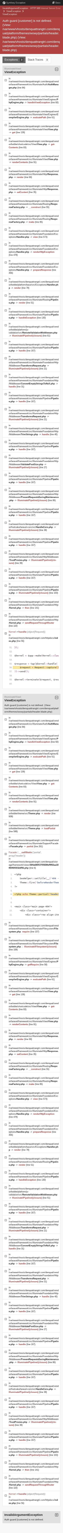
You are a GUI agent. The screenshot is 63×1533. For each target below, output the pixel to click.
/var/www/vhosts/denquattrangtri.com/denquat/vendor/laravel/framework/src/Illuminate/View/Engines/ (34, 99)
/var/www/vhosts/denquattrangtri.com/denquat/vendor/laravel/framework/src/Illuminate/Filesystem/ (34, 928)
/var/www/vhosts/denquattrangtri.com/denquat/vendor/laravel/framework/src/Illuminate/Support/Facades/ (34, 843)
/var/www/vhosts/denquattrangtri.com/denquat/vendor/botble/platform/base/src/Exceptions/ (34, 284)
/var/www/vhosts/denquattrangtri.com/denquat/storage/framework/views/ (33, 864)
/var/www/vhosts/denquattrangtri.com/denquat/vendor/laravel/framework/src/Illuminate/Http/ (34, 174)
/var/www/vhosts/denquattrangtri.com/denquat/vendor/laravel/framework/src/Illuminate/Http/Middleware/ (34, 557)
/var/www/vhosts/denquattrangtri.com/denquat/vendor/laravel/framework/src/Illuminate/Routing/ (34, 204)
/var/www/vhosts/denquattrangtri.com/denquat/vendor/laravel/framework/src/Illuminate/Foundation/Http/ (34, 605)
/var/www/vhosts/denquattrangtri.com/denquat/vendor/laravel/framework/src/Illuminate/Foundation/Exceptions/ (34, 234)
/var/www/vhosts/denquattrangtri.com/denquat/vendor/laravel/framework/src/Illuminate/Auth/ (34, 84)
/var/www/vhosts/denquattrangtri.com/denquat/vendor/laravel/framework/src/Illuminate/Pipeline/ (34, 314)
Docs (57, 2)
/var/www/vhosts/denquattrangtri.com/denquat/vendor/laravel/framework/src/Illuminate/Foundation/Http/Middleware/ (34, 362)
